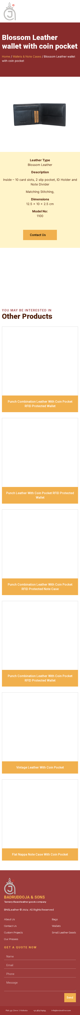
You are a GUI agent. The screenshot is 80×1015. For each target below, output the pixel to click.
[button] (75, 11)
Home (6, 56)
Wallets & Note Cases (27, 56)
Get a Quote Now (40, 283)
